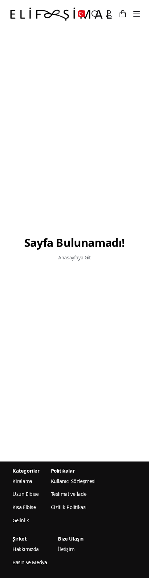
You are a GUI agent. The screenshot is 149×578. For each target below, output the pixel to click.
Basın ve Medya (29, 562)
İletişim (66, 549)
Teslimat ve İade (69, 494)
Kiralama (22, 481)
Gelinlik (20, 520)
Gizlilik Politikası (69, 507)
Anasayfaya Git (74, 257)
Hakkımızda (25, 549)
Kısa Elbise (24, 507)
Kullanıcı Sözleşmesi (73, 481)
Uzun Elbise (25, 494)
